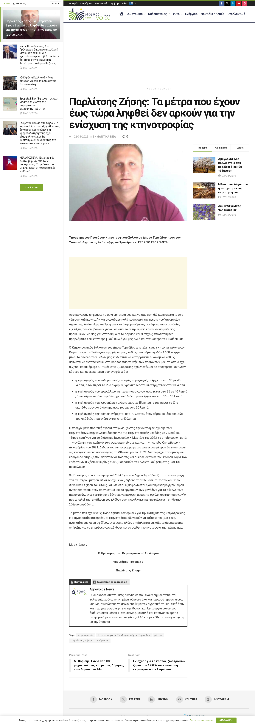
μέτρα (158, 635)
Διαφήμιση (86, 3)
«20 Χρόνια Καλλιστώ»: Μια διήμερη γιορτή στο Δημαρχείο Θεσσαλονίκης (38, 81)
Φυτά (176, 14)
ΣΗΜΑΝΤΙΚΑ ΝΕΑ (104, 136)
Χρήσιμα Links (119, 3)
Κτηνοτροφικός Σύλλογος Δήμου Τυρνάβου (124, 635)
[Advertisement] (159, 54)
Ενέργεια (191, 14)
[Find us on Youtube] (238, 3)
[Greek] (132, 3)
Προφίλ (73, 3)
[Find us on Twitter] (227, 3)
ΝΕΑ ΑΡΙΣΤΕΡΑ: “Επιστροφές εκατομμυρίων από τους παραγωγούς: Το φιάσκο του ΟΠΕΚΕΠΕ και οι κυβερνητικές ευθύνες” (37, 164)
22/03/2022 (81, 136)
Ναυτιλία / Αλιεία (212, 14)
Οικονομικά (135, 14)
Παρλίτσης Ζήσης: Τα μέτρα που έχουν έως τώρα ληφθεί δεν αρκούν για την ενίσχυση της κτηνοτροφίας (31, 25)
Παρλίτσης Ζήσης (82, 640)
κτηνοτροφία (86, 635)
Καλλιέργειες (157, 14)
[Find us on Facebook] (221, 3)
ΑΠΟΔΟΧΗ (226, 720)
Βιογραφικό (81, 582)
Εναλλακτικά (236, 14)
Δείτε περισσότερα (201, 720)
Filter (54, 3)
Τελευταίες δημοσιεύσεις (112, 582)
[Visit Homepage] (89, 14)
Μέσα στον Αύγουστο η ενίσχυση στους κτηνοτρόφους (233, 188)
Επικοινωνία (101, 3)
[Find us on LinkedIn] (233, 3)
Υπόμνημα (103, 640)
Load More (31, 187)
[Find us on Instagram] (244, 3)
